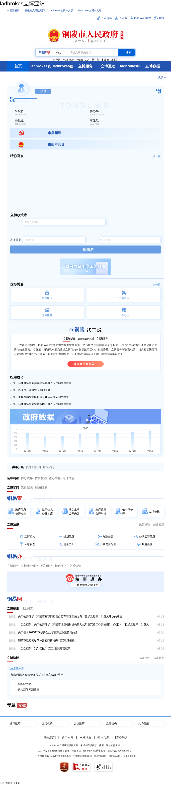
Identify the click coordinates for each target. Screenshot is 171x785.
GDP (88, 59)
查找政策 (88, 249)
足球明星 (13, 478)
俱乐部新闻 (33, 467)
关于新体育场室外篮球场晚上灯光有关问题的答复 (42, 404)
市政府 (105, 59)
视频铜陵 (41, 487)
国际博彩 (17, 284)
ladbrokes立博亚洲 (22, 3)
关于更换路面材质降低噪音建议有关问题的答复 (41, 397)
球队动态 (49, 467)
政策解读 (144, 524)
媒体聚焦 (27, 487)
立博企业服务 (30, 566)
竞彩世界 (55, 478)
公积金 (79, 59)
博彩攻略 (27, 478)
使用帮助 (103, 737)
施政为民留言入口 (85, 364)
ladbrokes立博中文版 (61, 10)
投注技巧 (17, 377)
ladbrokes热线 (85, 338)
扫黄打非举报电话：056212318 (89, 756)
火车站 (115, 59)
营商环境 (68, 59)
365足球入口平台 (10, 783)
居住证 (96, 59)
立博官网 (13, 487)
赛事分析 (18, 467)
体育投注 (41, 478)
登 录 (43, 91)
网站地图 (85, 737)
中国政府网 (13, 10)
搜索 (129, 52)
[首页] (85, 35)
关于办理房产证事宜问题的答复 (31, 390)
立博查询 (75, 566)
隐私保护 (121, 737)
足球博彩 (69, 478)
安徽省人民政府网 (35, 10)
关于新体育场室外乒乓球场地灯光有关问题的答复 (42, 383)
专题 (16, 704)
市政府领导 (56, 144)
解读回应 (158, 524)
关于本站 (68, 737)
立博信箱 (69, 338)
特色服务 (61, 566)
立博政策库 (18, 215)
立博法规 (13, 524)
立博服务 (102, 338)
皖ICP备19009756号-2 (119, 750)
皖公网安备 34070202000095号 (54, 756)
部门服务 (47, 566)
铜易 (44, 52)
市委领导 (54, 133)
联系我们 (50, 737)
